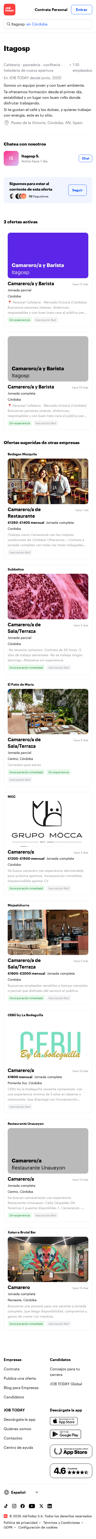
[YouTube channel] (32, 1506)
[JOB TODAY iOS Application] (64, 1421)
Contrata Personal (51, 9)
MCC (11, 796)
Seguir (77, 190)
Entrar (81, 9)
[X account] (41, 1506)
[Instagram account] (14, 1506)
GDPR (8, 1527)
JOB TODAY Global (66, 1384)
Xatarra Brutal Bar (22, 1232)
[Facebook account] (23, 1506)
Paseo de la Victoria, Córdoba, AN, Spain (47, 122)
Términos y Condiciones (61, 1523)
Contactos (13, 1438)
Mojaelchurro (18, 905)
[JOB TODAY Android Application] (65, 1434)
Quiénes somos (17, 1428)
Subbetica (16, 569)
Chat (85, 158)
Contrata (12, 1369)
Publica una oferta (20, 1378)
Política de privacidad (21, 1523)
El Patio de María (21, 684)
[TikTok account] (6, 1506)
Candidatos (14, 1397)
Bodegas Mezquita (22, 454)
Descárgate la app (19, 1419)
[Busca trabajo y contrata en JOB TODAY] (9, 9)
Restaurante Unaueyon (26, 1124)
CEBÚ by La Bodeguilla (25, 1015)
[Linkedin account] (50, 1506)
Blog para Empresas (21, 1387)
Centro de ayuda (18, 1447)
